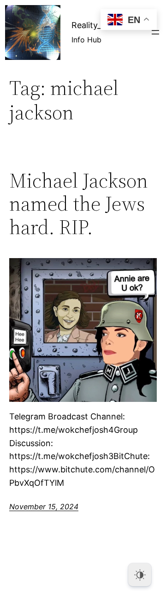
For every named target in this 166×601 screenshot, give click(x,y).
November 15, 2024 (43, 506)
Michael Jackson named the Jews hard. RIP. (78, 204)
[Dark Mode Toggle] (139, 574)
